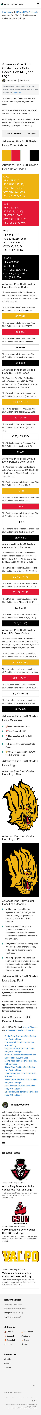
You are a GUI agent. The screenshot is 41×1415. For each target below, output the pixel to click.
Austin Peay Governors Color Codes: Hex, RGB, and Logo (18, 1188)
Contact (7, 1363)
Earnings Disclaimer (24, 1398)
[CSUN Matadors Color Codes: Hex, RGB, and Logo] (20, 1222)
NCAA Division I (30, 12)
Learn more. (17, 93)
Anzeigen (31, 134)
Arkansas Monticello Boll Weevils (20, 1030)
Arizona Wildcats (30, 1027)
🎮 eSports (25, 1336)
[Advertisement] (20, 41)
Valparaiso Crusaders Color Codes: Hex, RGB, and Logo (17, 1275)
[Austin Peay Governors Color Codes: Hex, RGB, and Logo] (20, 1179)
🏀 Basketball (9, 1340)
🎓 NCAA (18, 12)
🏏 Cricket (25, 1340)
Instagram (8, 1313)
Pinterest (7, 1309)
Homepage (7, 12)
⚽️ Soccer (8, 1344)
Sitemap (7, 1367)
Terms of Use (11, 1398)
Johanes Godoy (19, 1104)
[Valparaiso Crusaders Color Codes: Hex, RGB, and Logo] (20, 1266)
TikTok (6, 1317)
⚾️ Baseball (9, 1336)
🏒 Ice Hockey (27, 1332)
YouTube (7, 1304)
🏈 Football (8, 1332)
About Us (7, 1359)
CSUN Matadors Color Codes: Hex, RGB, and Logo (18, 1231)
